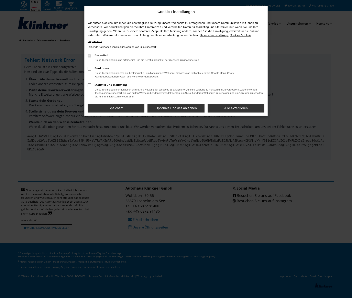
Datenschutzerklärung (214, 35)
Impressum (95, 41)
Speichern (116, 108)
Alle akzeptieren (236, 108)
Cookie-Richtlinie (240, 35)
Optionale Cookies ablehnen (176, 108)
